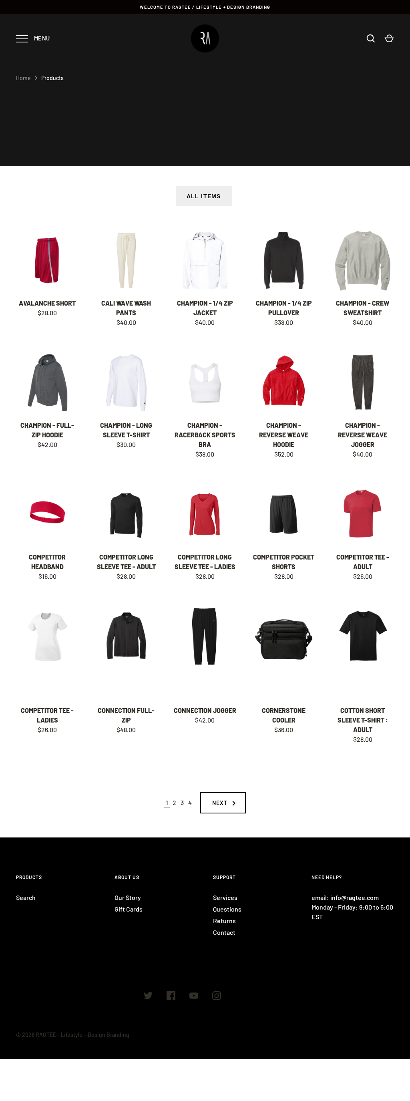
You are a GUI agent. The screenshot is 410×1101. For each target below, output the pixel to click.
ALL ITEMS (204, 196)
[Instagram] (216, 996)
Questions (227, 909)
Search (26, 897)
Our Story (128, 897)
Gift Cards (129, 909)
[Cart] (389, 38)
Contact (224, 932)
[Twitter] (148, 996)
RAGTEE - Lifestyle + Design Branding (82, 1034)
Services (225, 897)
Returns (224, 920)
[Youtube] (193, 996)
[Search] (371, 38)
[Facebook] (171, 996)
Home (23, 77)
